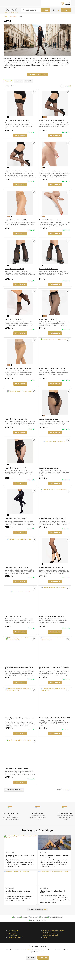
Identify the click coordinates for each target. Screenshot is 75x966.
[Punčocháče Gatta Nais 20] (20, 600)
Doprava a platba (13, 933)
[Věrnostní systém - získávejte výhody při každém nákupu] (54, 842)
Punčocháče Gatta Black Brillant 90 (16, 519)
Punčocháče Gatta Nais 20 (13, 616)
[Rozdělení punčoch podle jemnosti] (20, 878)
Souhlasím (43, 958)
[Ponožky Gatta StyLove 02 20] (54, 253)
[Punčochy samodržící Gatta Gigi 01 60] (20, 753)
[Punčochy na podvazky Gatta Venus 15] (54, 600)
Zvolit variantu (20, 136)
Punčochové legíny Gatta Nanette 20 (51, 567)
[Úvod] (12, 10)
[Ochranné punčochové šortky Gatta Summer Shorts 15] (20, 702)
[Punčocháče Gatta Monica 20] (54, 403)
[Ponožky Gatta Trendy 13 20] (20, 303)
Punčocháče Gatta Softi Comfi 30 (15, 220)
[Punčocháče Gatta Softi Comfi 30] (20, 204)
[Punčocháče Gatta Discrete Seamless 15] (20, 352)
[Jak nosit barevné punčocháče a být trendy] (54, 878)
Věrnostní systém (13, 935)
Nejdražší (28, 81)
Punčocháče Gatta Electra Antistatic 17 (52, 368)
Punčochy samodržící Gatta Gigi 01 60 (17, 769)
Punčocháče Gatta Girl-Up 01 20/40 (16, 468)
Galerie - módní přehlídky (15, 937)
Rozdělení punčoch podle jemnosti (18, 891)
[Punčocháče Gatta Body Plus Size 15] (20, 551)
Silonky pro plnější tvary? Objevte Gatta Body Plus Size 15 (20, 856)
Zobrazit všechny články (36, 909)
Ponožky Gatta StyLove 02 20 (48, 269)
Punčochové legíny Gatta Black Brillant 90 (52, 519)
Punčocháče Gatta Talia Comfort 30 (16, 419)
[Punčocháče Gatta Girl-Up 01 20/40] (20, 452)
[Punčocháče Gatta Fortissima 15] (54, 155)
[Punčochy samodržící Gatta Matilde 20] (20, 104)
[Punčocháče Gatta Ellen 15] (54, 303)
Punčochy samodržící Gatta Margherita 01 (18, 171)
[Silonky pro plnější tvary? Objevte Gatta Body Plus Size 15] (20, 842)
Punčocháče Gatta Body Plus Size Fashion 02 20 (54, 718)
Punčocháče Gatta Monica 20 (48, 419)
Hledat (45, 10)
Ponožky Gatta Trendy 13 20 (14, 319)
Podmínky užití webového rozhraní (53, 931)
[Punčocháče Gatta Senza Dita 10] (54, 204)
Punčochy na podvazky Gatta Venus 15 (51, 616)
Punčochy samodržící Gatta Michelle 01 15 (52, 120)
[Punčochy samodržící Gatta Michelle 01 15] (54, 104)
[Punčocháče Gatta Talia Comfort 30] (20, 403)
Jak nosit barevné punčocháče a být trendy (52, 892)
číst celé (16, 866)
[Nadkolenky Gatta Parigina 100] (54, 452)
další (68, 86)
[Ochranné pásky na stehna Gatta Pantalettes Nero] (54, 651)
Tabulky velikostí (13, 931)
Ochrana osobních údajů (50, 935)
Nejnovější (8, 81)
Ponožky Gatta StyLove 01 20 (14, 269)
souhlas (28, 950)
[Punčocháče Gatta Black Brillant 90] (20, 503)
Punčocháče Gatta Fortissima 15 (49, 171)
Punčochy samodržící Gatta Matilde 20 (17, 120)
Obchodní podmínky (49, 933)
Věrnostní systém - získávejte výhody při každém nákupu (54, 856)
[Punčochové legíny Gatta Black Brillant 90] (54, 503)
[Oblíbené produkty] (53, 10)
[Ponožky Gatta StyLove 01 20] (20, 253)
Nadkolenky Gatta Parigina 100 (49, 468)
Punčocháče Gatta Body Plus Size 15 (16, 567)
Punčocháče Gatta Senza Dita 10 (49, 220)
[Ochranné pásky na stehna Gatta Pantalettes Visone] (20, 651)
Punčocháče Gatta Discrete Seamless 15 (18, 368)
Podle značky (13, 16)
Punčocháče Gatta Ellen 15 (47, 319)
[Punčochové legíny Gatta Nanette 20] (54, 551)
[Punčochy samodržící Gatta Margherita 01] (20, 155)
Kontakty (45, 937)
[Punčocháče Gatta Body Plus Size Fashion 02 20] (54, 702)
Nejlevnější (18, 81)
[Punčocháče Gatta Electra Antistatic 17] (54, 352)
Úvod (5, 16)
